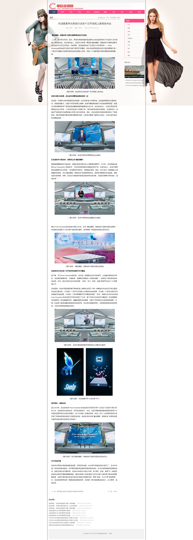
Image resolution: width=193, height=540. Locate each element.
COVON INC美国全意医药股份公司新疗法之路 (63, 518)
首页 (54, 12)
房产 (122, 12)
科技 (79, 12)
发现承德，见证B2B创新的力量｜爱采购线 (62, 508)
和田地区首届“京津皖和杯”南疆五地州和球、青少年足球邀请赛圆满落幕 (79, 491)
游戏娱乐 (97, 12)
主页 (107, 17)
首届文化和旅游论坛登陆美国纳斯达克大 (61, 525)
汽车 (113, 12)
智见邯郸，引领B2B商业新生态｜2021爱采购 (63, 506)
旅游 (130, 12)
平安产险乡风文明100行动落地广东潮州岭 (62, 522)
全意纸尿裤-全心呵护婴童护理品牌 (59, 510)
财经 (71, 12)
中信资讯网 (113, 17)
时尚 (88, 12)
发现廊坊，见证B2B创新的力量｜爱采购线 (62, 503)
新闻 (62, 12)
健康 (105, 12)
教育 (139, 12)
